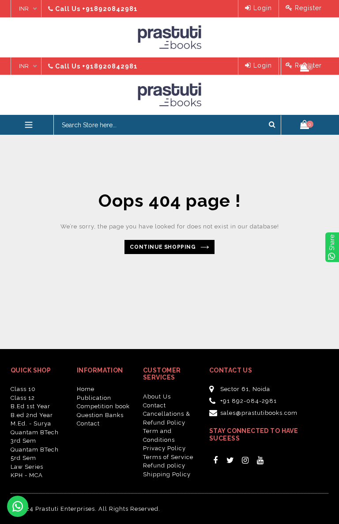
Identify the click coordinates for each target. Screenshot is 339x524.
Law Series (27, 466)
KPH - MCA (27, 475)
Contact (88, 423)
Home (85, 389)
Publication (94, 398)
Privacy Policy (164, 448)
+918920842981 (110, 8)
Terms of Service (168, 457)
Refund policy (164, 465)
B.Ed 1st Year (30, 406)
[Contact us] (17, 506)
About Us (157, 396)
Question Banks (100, 415)
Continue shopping (163, 247)
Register (307, 7)
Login (261, 7)
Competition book (103, 406)
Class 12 (23, 398)
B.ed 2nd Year (32, 415)
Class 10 (23, 389)
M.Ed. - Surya (31, 423)
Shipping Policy (167, 474)
